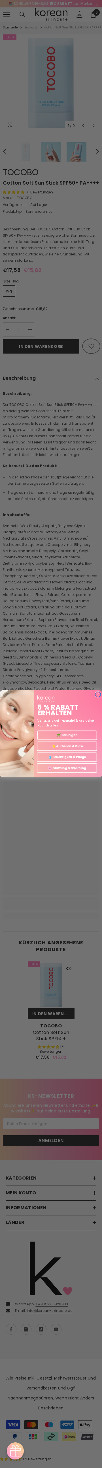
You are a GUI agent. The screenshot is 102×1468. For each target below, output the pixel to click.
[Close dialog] (98, 694)
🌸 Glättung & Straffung (67, 768)
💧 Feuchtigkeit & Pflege (67, 757)
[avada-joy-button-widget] (15, 1451)
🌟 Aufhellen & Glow (67, 746)
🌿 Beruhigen (67, 735)
